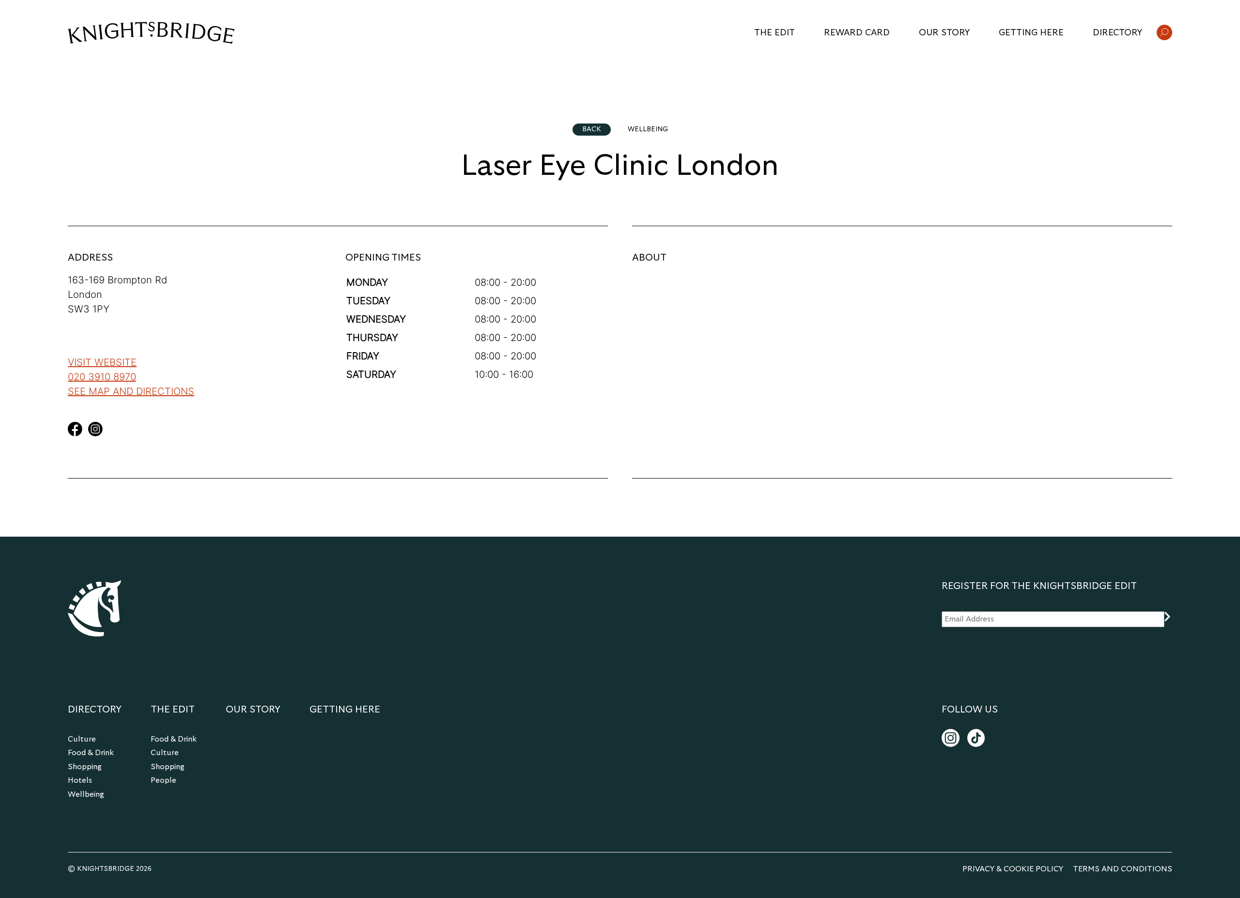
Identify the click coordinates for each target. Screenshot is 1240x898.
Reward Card (857, 32)
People (163, 780)
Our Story (944, 32)
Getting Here (1031, 32)
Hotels (80, 780)
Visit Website (102, 362)
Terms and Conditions (1122, 869)
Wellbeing (86, 794)
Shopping (85, 767)
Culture (82, 739)
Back (591, 129)
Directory (1117, 32)
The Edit (774, 32)
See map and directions (131, 391)
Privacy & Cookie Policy (1012, 869)
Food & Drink (91, 753)
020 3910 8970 (102, 377)
